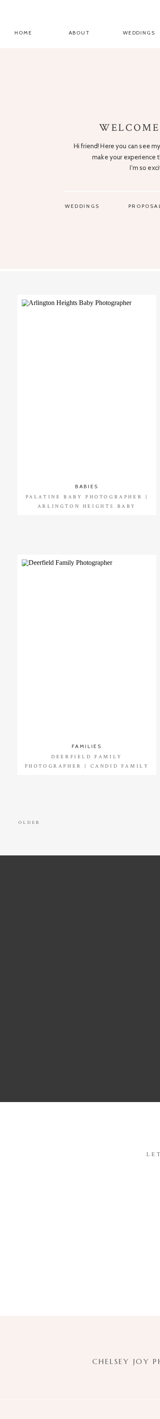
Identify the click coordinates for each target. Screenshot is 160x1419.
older (29, 823)
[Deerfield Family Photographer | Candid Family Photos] (87, 648)
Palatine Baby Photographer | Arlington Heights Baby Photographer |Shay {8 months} (87, 506)
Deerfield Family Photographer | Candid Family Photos (87, 766)
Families (87, 746)
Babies (87, 486)
